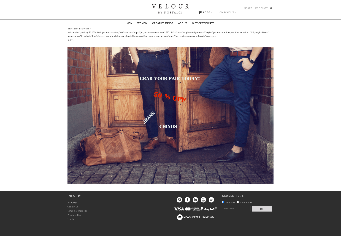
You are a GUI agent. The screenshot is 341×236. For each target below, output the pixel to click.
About (182, 23)
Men (129, 23)
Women (142, 23)
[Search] (271, 8)
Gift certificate (203, 23)
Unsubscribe (246, 202)
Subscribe (230, 202)
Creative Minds (162, 23)
